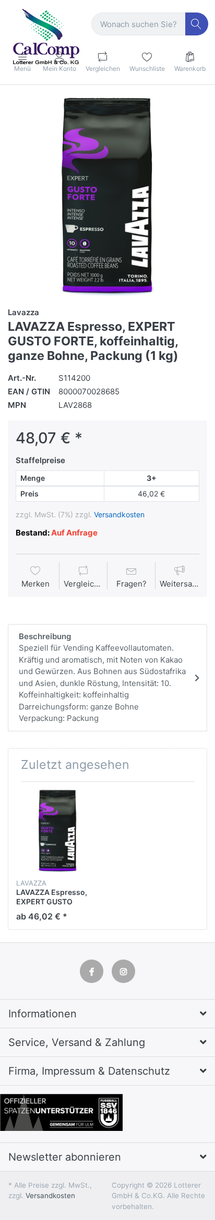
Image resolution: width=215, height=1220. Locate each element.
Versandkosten (119, 514)
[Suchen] (197, 24)
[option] (107, 196)
